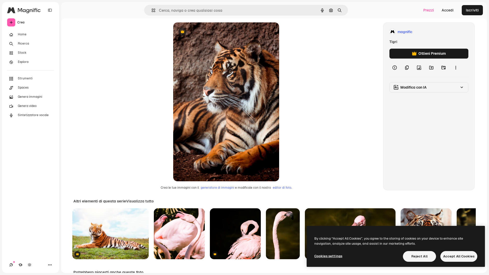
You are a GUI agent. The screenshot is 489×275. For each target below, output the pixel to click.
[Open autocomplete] (151, 10)
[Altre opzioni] (456, 68)
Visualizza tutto (140, 201)
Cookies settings (328, 256)
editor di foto (282, 188)
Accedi (448, 10)
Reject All (419, 256)
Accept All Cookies (458, 256)
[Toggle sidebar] (50, 10)
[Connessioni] (11, 265)
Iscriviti (472, 10)
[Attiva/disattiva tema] (29, 265)
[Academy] (20, 265)
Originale (207, 32)
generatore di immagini (217, 188)
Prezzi (428, 10)
